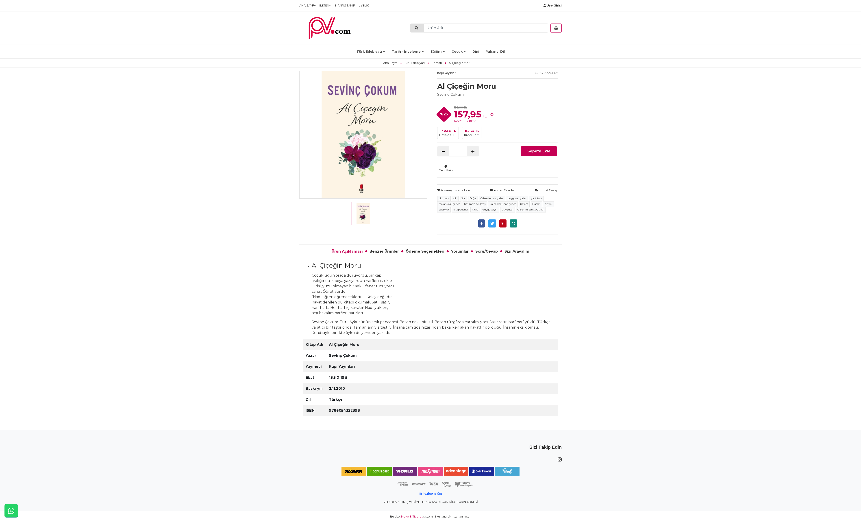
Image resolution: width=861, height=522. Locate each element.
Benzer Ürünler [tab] (384, 251)
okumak (444, 198)
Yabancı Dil (495, 52)
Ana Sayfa (307, 5)
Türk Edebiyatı (369, 52)
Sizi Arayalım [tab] (516, 251)
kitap (475, 209)
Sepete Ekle (538, 151)
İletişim (325, 5)
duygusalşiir (490, 209)
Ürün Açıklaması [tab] (347, 251)
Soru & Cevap (548, 190)
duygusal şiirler (517, 198)
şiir (455, 198)
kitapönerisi (460, 209)
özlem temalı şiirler (492, 198)
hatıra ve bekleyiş (474, 204)
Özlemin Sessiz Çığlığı (530, 209)
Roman (436, 63)
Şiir (463, 198)
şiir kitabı (536, 198)
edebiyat (444, 209)
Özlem (524, 204)
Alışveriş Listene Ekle (455, 190)
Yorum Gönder (504, 190)
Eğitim (436, 52)
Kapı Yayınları (446, 73)
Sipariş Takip (345, 5)
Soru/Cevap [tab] (486, 251)
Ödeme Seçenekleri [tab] (425, 251)
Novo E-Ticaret (412, 516)
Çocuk (457, 52)
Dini (475, 52)
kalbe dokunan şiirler (503, 204)
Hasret (536, 204)
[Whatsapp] (513, 223)
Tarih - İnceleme (406, 52)
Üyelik (364, 5)
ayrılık (548, 204)
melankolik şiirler (449, 204)
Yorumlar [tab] (460, 251)
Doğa (473, 198)
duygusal (507, 209)
